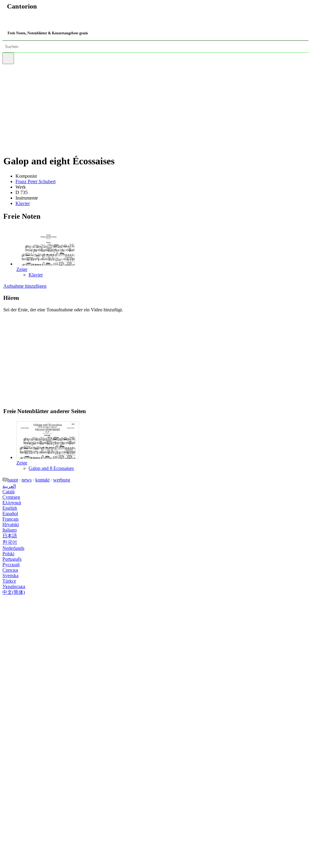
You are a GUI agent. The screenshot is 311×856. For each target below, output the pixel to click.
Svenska (10, 575)
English (9, 508)
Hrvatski (10, 524)
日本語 (9, 535)
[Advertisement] (156, 106)
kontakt (42, 479)
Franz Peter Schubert (35, 181)
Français (10, 519)
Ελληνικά (11, 502)
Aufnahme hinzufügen (24, 286)
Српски (10, 570)
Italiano (9, 529)
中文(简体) (13, 592)
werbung (61, 479)
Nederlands (13, 548)
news (27, 479)
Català (8, 491)
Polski (8, 553)
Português (12, 559)
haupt (12, 479)
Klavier (22, 203)
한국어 (9, 542)
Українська (13, 586)
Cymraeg (11, 497)
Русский (11, 564)
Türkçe (9, 581)
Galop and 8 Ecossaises (51, 468)
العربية (9, 486)
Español (10, 513)
